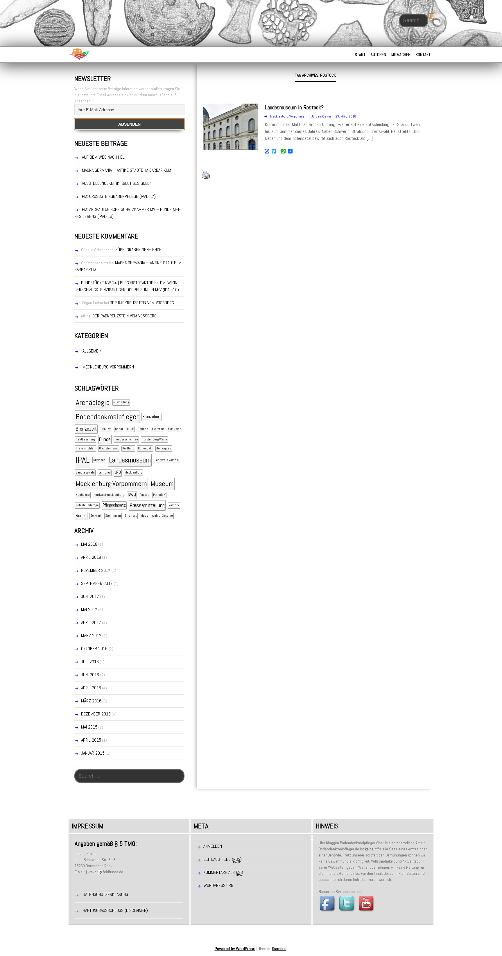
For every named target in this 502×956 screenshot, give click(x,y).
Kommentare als (223, 872)
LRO (117, 472)
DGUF (130, 429)
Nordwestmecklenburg (109, 495)
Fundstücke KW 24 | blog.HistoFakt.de (117, 283)
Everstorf (158, 429)
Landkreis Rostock (167, 460)
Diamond (279, 949)
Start (360, 54)
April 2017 (91, 622)
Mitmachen (400, 54)
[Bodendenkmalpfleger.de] (79, 54)
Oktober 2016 (94, 649)
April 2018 (91, 557)
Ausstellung (121, 402)
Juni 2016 (90, 675)
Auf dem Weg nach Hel (103, 157)
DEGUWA (106, 429)
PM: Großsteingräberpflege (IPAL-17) (119, 196)
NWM (132, 495)
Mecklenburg (133, 472)
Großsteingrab (109, 448)
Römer (81, 515)
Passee (144, 495)
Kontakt (423, 54)
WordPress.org (218, 885)
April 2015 (91, 740)
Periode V (159, 495)
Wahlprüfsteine (162, 516)
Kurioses (99, 460)
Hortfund (128, 448)
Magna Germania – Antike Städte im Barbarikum (126, 170)
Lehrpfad (104, 472)
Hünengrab (163, 448)
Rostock (173, 505)
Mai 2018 (89, 544)
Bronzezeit (86, 429)
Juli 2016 (90, 662)
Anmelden (212, 846)
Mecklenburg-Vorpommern (108, 367)
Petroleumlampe (87, 505)
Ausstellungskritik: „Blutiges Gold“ (116, 183)
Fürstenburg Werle (154, 439)
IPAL (82, 459)
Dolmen (143, 429)
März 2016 (91, 701)
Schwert (95, 516)
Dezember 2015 (96, 714)
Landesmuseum (130, 460)
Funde (105, 439)
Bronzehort (151, 416)
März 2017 (91, 635)
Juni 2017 (90, 596)
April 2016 (91, 688)
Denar (119, 429)
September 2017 (97, 583)
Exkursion (174, 429)
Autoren (378, 54)
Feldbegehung (85, 439)
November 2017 (95, 570)
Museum (162, 483)
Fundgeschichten (126, 439)
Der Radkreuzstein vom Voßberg (142, 303)
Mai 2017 (89, 609)
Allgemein (92, 351)
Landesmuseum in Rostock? (294, 107)
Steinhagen (113, 516)
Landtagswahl (85, 472)
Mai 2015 (89, 727)
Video (144, 516)
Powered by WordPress (235, 949)
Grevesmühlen (85, 448)
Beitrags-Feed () (222, 859)
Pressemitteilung (147, 505)
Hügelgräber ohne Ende (138, 250)
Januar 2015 (93, 753)
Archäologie (93, 402)
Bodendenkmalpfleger (107, 417)
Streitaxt (131, 516)
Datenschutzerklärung (105, 894)
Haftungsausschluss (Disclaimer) (115, 910)
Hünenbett (145, 448)
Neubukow (83, 495)
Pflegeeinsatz (114, 505)
